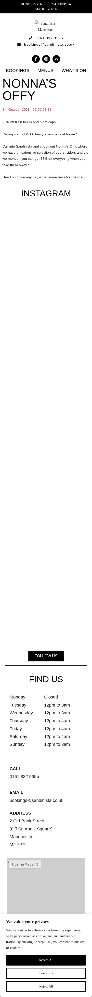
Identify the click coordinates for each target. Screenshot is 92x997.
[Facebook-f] (36, 59)
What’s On (74, 70)
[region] (46, 955)
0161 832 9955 (24, 776)
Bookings (17, 70)
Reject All (46, 986)
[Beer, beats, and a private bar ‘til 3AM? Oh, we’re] (46, 309)
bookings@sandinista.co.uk (36, 800)
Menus (45, 70)
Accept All (46, 960)
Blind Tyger (31, 4)
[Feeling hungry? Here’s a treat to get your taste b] (18, 529)
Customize (46, 973)
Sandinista (61, 4)
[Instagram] (46, 59)
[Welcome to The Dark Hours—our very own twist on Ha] (74, 272)
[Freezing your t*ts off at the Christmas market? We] (18, 254)
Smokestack (46, 9)
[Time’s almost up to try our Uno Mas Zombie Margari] (46, 511)
